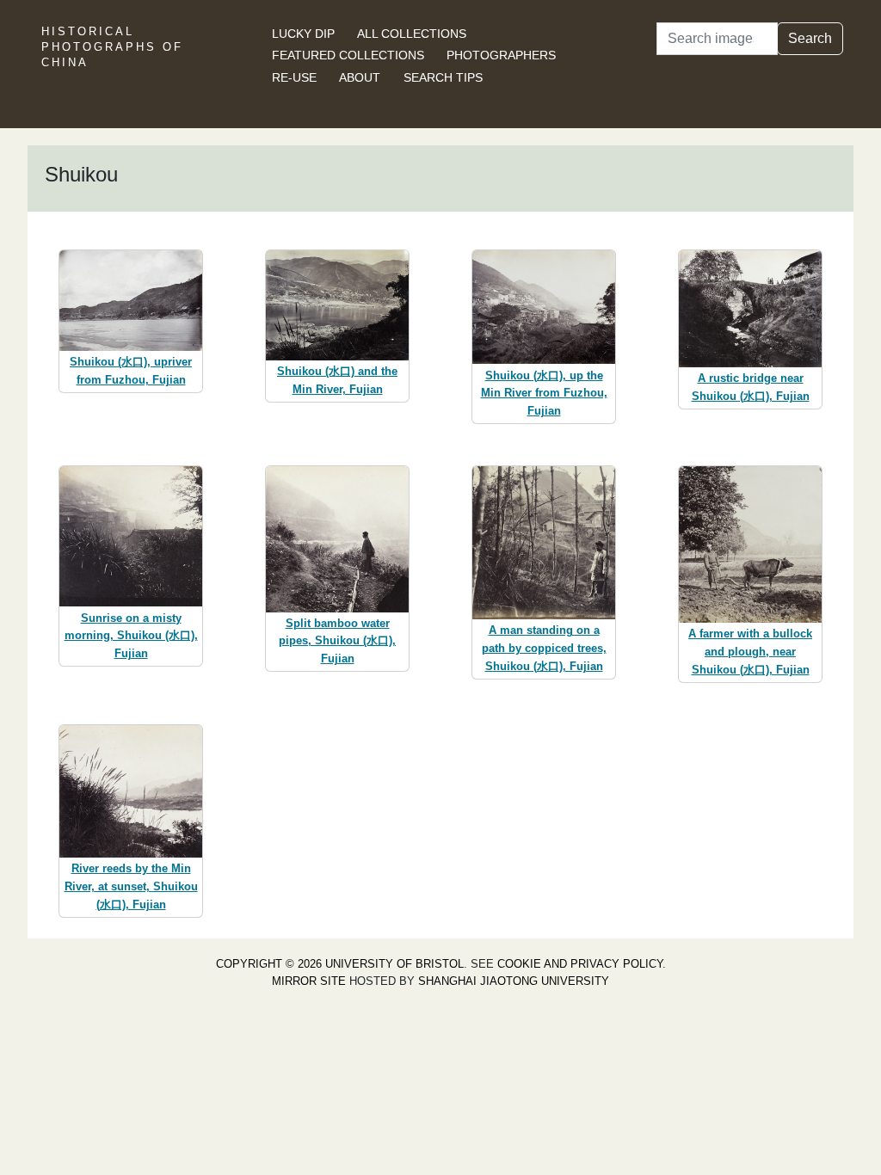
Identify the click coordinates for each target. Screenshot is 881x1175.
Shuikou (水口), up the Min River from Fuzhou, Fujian (544, 393)
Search (810, 38)
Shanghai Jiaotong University (513, 981)
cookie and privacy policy (579, 963)
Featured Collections (348, 55)
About (359, 77)
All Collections (411, 33)
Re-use (294, 77)
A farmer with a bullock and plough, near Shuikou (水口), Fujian (750, 651)
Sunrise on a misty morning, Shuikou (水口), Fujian (131, 636)
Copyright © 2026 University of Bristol (340, 963)
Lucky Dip (303, 33)
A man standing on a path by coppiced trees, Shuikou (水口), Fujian (544, 648)
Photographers (501, 55)
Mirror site (309, 981)
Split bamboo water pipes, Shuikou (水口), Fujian (337, 641)
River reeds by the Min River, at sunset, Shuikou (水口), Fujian (131, 886)
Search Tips (443, 77)
